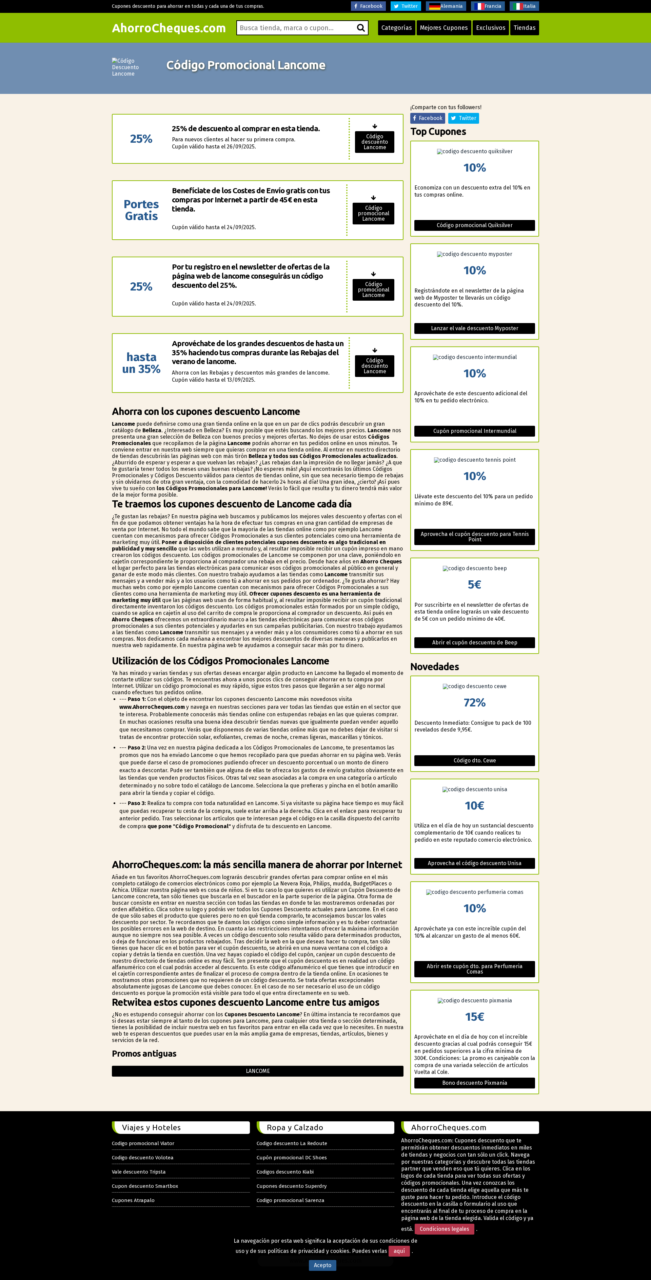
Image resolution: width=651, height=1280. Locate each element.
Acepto (322, 1265)
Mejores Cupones (444, 28)
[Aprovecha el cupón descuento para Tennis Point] (474, 460)
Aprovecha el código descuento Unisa (474, 863)
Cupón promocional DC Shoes (292, 1158)
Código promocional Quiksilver (475, 225)
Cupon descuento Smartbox (145, 1186)
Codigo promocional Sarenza (290, 1200)
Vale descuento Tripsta (139, 1172)
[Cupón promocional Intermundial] (474, 357)
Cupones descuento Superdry (292, 1186)
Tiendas (525, 28)
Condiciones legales (444, 1229)
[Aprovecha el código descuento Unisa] (474, 789)
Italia (529, 6)
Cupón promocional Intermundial (474, 431)
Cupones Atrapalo (133, 1200)
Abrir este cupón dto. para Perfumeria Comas (474, 969)
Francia (493, 6)
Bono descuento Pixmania (474, 1083)
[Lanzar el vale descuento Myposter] (474, 254)
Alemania (451, 6)
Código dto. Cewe (475, 760)
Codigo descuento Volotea (143, 1158)
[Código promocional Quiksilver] (474, 151)
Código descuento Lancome (374, 142)
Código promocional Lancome (373, 213)
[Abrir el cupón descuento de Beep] (474, 568)
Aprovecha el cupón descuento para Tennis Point (475, 537)
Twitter (408, 6)
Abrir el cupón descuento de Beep (474, 642)
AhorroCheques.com (169, 28)
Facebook (369, 6)
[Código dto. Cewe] (474, 686)
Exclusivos (491, 28)
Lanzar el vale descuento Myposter (474, 328)
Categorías (396, 28)
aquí (399, 1251)
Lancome (258, 1071)
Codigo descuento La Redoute (292, 1143)
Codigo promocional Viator (143, 1143)
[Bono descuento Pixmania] (474, 1000)
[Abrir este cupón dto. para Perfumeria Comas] (474, 892)
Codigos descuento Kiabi (285, 1172)
